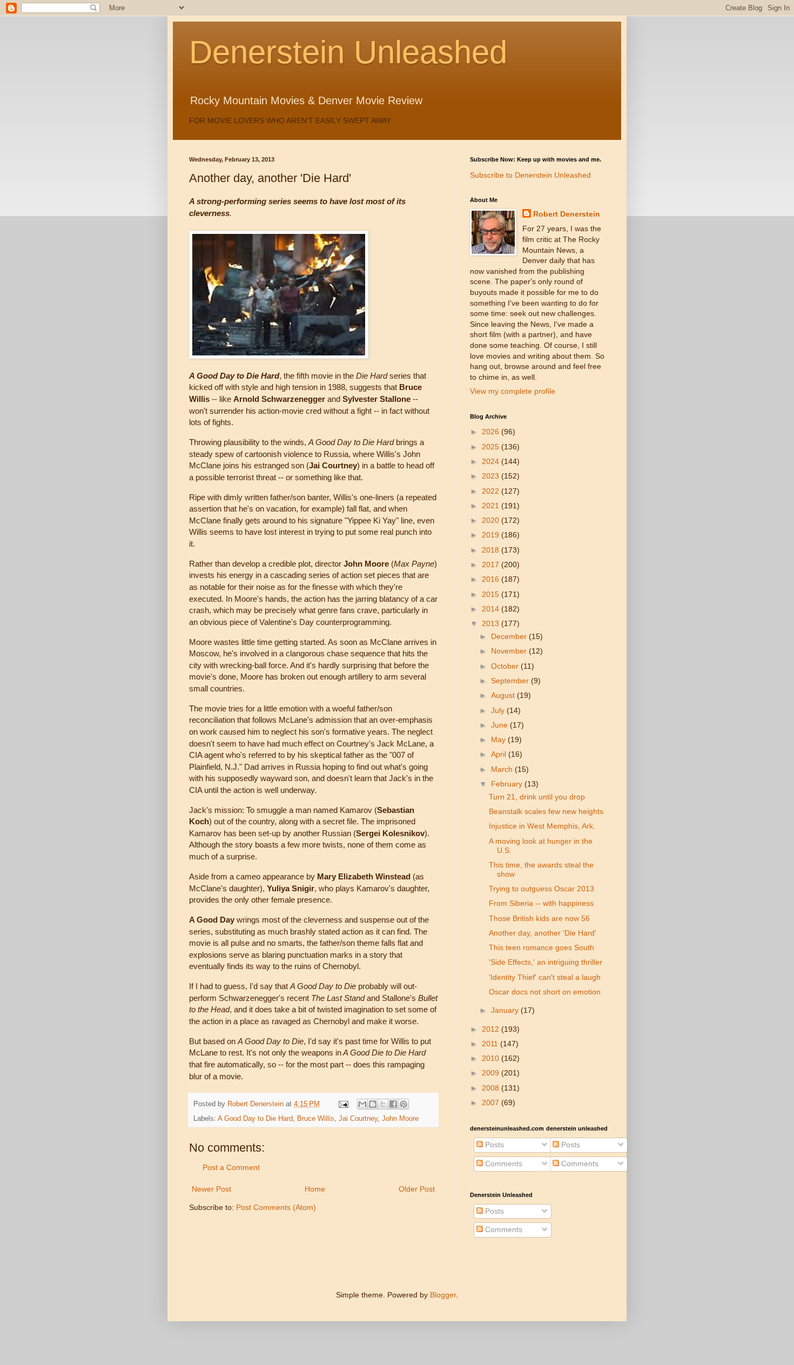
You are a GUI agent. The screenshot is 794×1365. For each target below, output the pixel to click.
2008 (491, 1088)
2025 (491, 446)
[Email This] (362, 1104)
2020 (491, 520)
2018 (491, 550)
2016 (491, 579)
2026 (491, 431)
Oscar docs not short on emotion (545, 991)
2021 (491, 505)
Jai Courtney (358, 1118)
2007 (491, 1102)
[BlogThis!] (372, 1104)
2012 (491, 1029)
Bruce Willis (315, 1118)
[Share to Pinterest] (403, 1104)
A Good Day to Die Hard (255, 1118)
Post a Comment (231, 1167)
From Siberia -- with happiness (541, 903)
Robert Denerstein (566, 214)
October (506, 666)
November (510, 651)
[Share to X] (383, 1104)
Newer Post (211, 1189)
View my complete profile (512, 391)
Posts (493, 1144)
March (503, 769)
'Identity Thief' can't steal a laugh (545, 977)
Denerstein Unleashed (348, 52)
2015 (491, 594)
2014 (491, 608)
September (511, 680)
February (507, 783)
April (499, 754)
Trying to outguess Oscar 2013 (541, 888)
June (500, 725)
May (499, 739)
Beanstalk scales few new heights (546, 811)
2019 (491, 534)
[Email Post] (343, 1104)
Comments (502, 1163)
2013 (491, 623)
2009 (491, 1072)
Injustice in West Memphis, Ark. (542, 826)
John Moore (400, 1118)
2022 (491, 491)
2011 (491, 1043)
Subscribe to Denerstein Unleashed (530, 175)
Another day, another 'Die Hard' (542, 933)
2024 (491, 461)
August (504, 695)
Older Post (417, 1189)
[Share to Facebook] (393, 1104)
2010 (491, 1058)
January (506, 1010)
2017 (491, 564)
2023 (491, 476)
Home (315, 1189)
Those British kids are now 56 (539, 918)
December (510, 636)
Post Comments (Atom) (276, 1207)
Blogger (443, 1294)
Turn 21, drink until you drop (537, 796)
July (499, 710)
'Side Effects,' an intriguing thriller (545, 962)
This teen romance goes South (541, 947)
